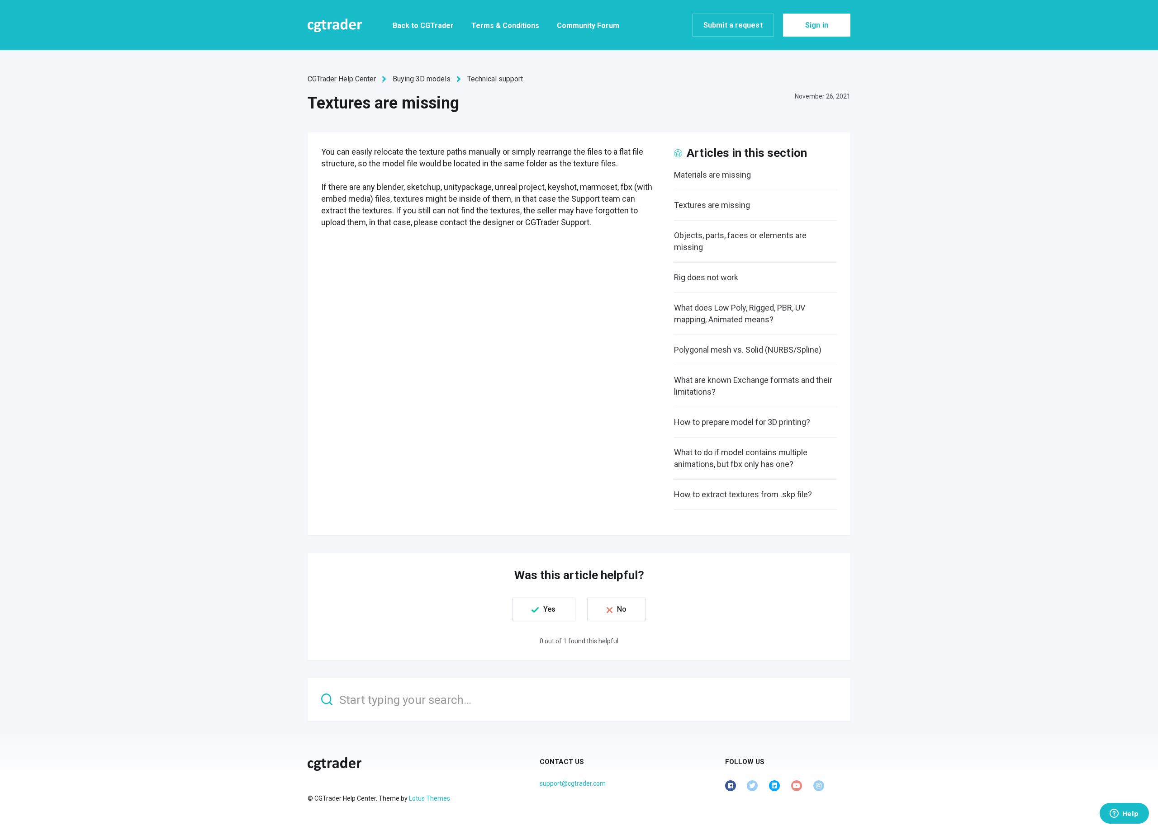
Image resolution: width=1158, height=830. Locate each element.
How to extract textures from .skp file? (743, 494)
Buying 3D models (422, 79)
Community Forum (588, 25)
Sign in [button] (816, 25)
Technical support (495, 79)
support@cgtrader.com (573, 783)
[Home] (335, 25)
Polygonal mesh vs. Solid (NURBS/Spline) (747, 349)
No (621, 609)
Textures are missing (712, 205)
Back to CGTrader (423, 25)
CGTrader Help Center (342, 79)
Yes (549, 609)
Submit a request (733, 25)
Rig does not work (706, 277)
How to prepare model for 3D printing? (742, 422)
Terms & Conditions (505, 25)
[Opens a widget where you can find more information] (1124, 814)
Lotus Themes (429, 798)
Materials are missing (712, 174)
